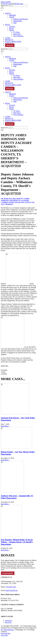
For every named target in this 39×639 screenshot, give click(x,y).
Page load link (5, 633)
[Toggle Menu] (1, 10)
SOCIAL (12, 26)
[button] (19, 370)
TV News (16, 32)
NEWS (7, 25)
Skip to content (6, 2)
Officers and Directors (20, 19)
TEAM (11, 17)
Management (17, 21)
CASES (7, 38)
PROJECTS (9, 40)
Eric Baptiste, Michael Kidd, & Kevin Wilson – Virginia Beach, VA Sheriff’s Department (17, 542)
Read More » (5, 426)
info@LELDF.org (11, 590)
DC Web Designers (7, 630)
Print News (17, 34)
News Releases (18, 36)
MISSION (12, 15)
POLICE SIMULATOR (13, 41)
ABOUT (8, 13)
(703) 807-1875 (11, 587)
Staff (14, 23)
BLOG (11, 28)
